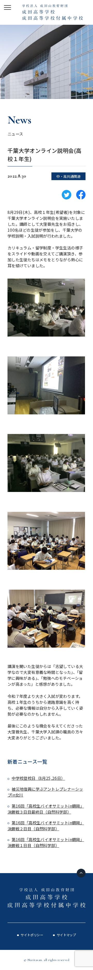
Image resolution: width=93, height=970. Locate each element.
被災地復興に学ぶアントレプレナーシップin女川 (45, 792)
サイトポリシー (32, 935)
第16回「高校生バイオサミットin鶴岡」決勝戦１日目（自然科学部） (45, 842)
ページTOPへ (81, 873)
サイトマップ (66, 935)
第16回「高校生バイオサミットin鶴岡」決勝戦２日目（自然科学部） (45, 825)
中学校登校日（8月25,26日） (38, 778)
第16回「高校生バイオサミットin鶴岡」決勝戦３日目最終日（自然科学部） (45, 809)
